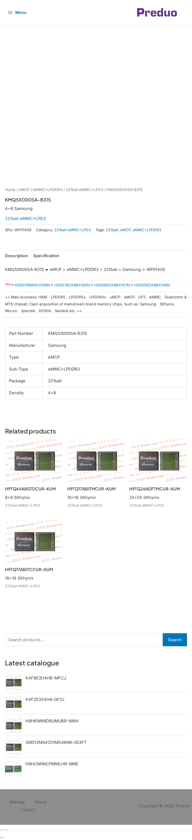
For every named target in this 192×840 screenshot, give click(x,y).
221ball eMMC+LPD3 (84, 189)
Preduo (183, 805)
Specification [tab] (46, 255)
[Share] (5, 830)
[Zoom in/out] (0, 830)
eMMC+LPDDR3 (47, 189)
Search (175, 639)
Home (10, 189)
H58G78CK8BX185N (72, 285)
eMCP (24, 189)
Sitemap (17, 802)
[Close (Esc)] (7, 830)
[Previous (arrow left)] (0, 837)
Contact (27, 809)
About (40, 802)
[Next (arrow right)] (2, 837)
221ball (112, 230)
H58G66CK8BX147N (112, 285)
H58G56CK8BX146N (152, 285)
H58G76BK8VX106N (32, 285)
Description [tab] (16, 255)
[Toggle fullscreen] (2, 830)
